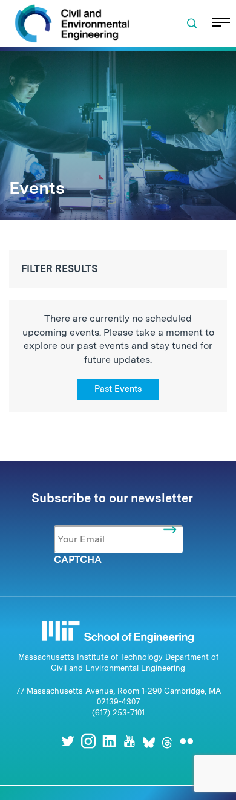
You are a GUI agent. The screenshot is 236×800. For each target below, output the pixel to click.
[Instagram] (88, 741)
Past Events (118, 389)
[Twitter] (68, 741)
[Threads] (167, 741)
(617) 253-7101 (118, 712)
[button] (192, 23)
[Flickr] (186, 741)
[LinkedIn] (109, 741)
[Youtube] (129, 741)
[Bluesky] (149, 741)
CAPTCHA (78, 559)
